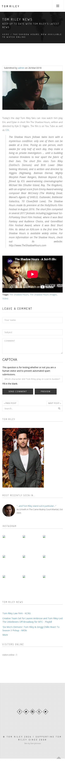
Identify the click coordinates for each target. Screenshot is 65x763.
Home (6, 34)
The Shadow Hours (19, 294)
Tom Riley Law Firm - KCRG (16, 613)
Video (5, 298)
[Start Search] (59, 408)
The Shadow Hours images (43, 294)
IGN (7, 129)
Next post (54, 403)
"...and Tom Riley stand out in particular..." (36, 505)
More (5, 634)
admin (21, 67)
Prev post (10, 403)
